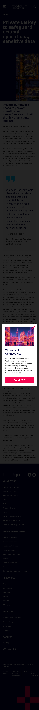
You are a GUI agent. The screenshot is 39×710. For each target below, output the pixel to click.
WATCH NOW (19, 380)
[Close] (33, 328)
